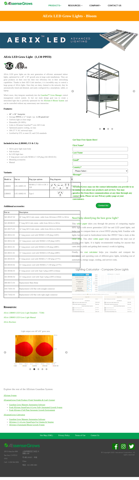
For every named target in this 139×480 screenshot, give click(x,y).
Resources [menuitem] (74, 5)
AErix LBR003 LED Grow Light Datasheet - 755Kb (24, 313)
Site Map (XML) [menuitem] (46, 435)
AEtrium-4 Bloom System (54, 101)
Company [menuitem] (94, 5)
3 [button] (38, 369)
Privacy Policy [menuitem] (64, 435)
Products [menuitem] (54, 5)
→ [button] (66, 352)
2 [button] (34, 369)
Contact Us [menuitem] (114, 5)
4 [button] (42, 369)
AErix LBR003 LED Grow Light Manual (20, 317)
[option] (98, 90)
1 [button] (30, 369)
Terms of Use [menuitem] (80, 435)
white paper (82, 223)
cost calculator (90, 252)
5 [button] (46, 369)
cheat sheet (77, 239)
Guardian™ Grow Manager (51, 95)
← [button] (5, 352)
